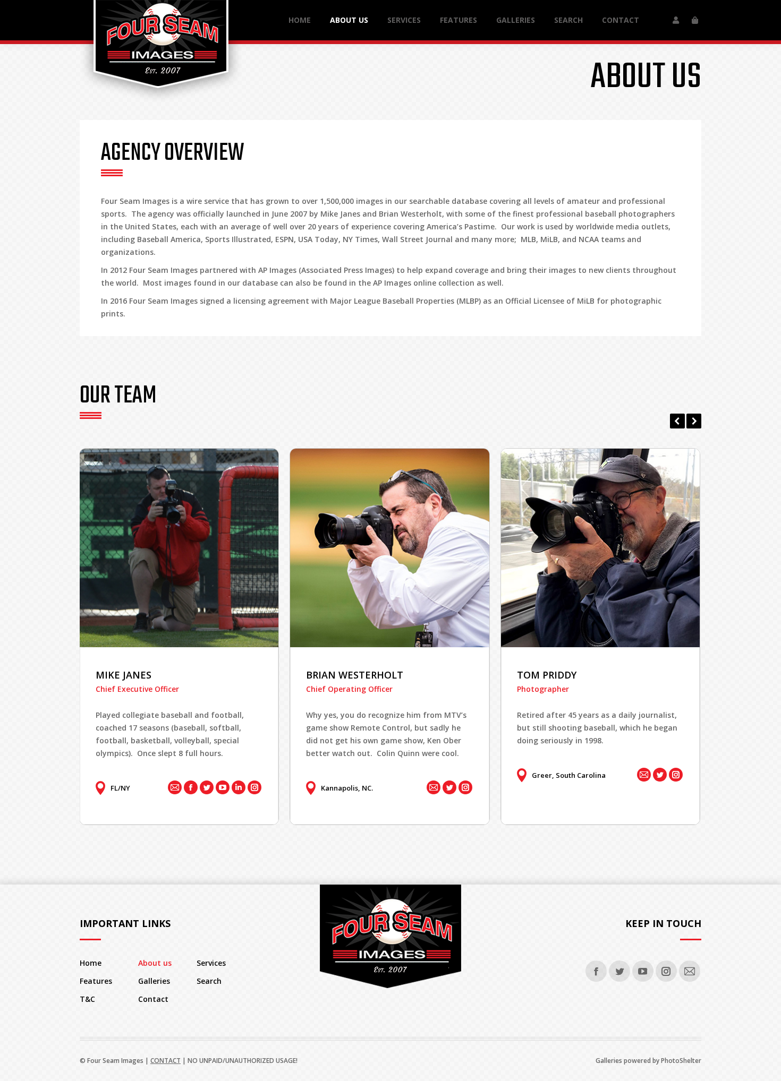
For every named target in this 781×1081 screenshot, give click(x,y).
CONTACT (165, 1060)
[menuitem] (299, 20)
